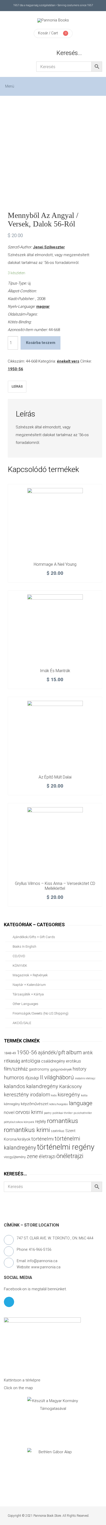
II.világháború (57, 1077)
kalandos (14, 1086)
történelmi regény (65, 1147)
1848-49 (10, 1053)
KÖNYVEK (20, 966)
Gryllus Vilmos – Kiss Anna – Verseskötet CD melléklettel (55, 886)
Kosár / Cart (48, 33)
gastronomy (39, 1069)
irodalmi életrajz (85, 1078)
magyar (43, 306)
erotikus (73, 1061)
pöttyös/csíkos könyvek (19, 1122)
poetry (47, 1113)
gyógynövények (61, 1069)
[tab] (17, 387)
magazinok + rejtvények (30, 975)
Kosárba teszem (40, 342)
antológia (30, 1061)
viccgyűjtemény (15, 1157)
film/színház (16, 1069)
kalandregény (42, 1086)
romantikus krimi (27, 1130)
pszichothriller (83, 1113)
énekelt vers (68, 361)
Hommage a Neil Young (55, 564)
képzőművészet (34, 1104)
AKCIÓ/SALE (22, 1023)
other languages (25, 1004)
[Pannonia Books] (53, 20)
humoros (14, 1077)
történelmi (42, 1139)
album (74, 1052)
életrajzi (47, 1156)
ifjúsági (32, 1077)
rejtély (40, 1121)
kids (54, 1095)
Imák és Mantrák (55, 670)
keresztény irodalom (27, 1094)
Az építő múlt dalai (55, 777)
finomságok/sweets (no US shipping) (40, 1013)
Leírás (17, 386)
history (79, 1069)
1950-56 (15, 369)
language (80, 1103)
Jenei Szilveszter (49, 247)
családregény (53, 1061)
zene (32, 1156)
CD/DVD (19, 956)
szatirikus (57, 1131)
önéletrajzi (69, 1156)
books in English (24, 946)
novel (9, 1112)
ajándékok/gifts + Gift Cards (34, 937)
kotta (84, 1095)
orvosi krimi (29, 1112)
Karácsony (70, 1086)
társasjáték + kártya (28, 994)
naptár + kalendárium (29, 985)
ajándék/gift (51, 1053)
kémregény (12, 1104)
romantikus (62, 1121)
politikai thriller (62, 1113)
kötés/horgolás (58, 1104)
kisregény (69, 1094)
